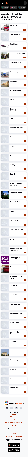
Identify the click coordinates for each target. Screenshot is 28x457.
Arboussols (14, 388)
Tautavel (13, 137)
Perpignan (14, 25)
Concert (6, 7)
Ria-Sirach (14, 295)
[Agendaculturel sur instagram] (16, 408)
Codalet (13, 341)
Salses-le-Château (17, 202)
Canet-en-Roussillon (17, 53)
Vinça (12, 239)
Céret (12, 350)
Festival (23, 7)
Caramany (14, 360)
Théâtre (14, 7)
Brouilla (13, 369)
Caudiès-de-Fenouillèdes (15, 110)
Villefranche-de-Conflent (16, 184)
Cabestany (14, 72)
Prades (12, 146)
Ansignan (13, 285)
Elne (11, 118)
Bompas (13, 378)
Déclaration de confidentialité (14, 422)
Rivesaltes (14, 267)
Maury (12, 165)
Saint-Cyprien (15, 258)
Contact (14, 425)
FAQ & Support (14, 417)
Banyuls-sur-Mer (16, 128)
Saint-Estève (14, 44)
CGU (14, 420)
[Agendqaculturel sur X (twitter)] (7, 408)
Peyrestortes (15, 304)
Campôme (14, 220)
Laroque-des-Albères (15, 333)
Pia (11, 155)
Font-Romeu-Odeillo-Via (18, 231)
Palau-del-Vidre (16, 313)
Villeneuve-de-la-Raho (16, 277)
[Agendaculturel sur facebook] (11, 408)
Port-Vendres (15, 35)
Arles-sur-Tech (15, 62)
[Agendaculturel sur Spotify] (21, 408)
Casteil (12, 174)
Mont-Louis (14, 323)
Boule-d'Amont (15, 90)
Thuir (12, 100)
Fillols (12, 211)
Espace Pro (14, 433)
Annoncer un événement (14, 436)
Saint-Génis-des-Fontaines (16, 249)
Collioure (13, 81)
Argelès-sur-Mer (16, 193)
